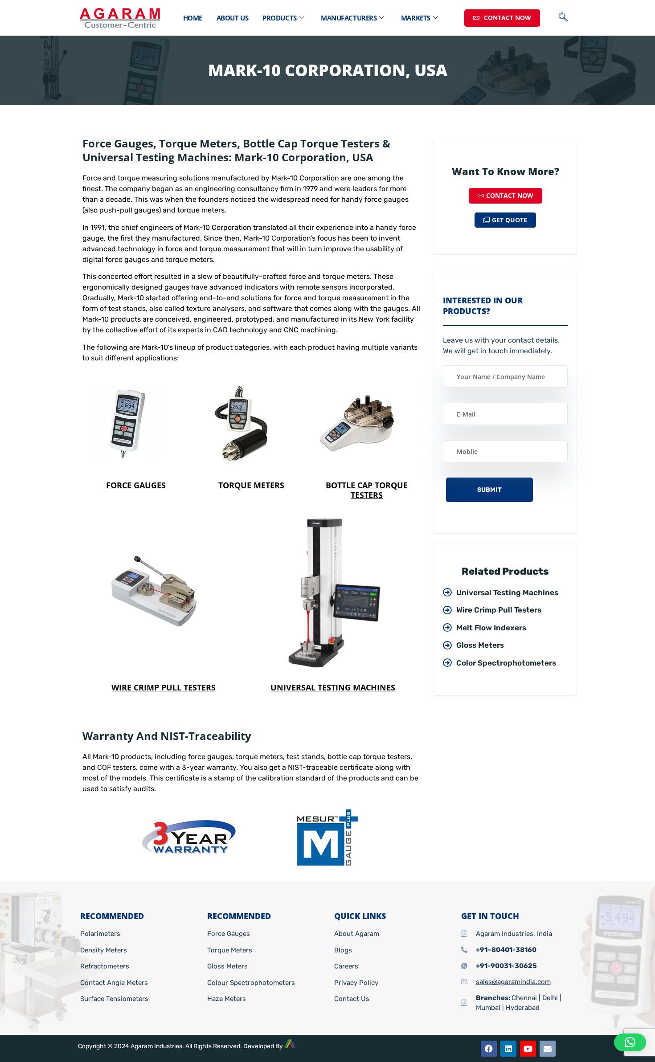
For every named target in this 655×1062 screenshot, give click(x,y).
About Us (232, 17)
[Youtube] (528, 1049)
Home (192, 17)
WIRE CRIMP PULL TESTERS (163, 687)
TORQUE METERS (251, 485)
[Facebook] (489, 1049)
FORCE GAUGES (136, 485)
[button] (568, 18)
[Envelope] (548, 1049)
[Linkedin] (508, 1049)
